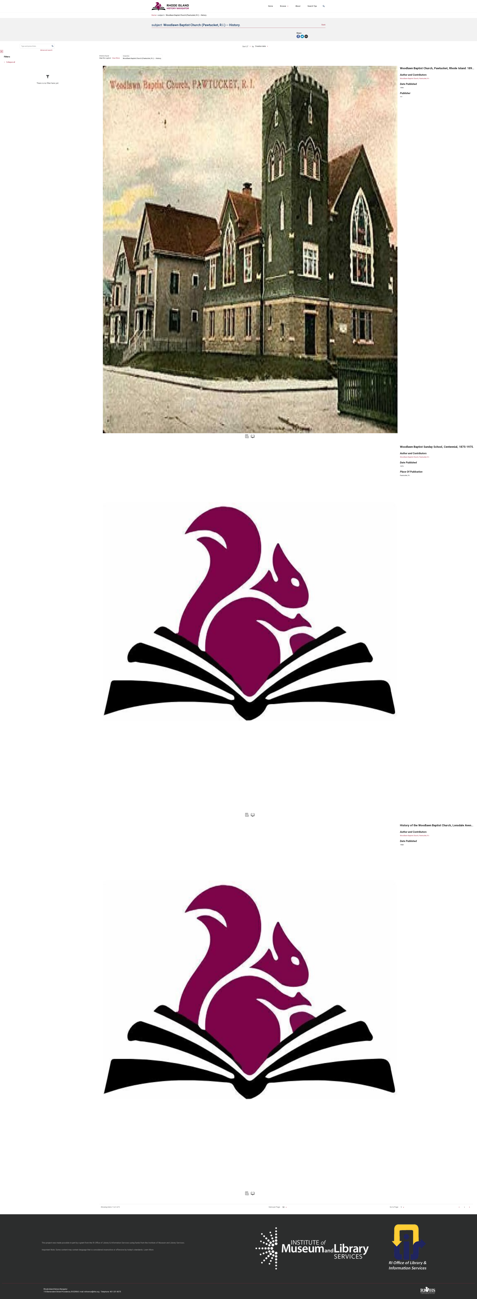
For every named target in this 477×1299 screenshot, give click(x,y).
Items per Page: (274, 1207)
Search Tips (312, 6)
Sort (244, 46)
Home (270, 6)
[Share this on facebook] (298, 36)
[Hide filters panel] (1, 51)
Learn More (149, 1250)
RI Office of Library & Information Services (111, 1243)
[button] (323, 6)
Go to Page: (394, 1207)
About (298, 6)
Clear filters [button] (116, 58)
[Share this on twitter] (302, 36)
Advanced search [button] (46, 50)
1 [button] (464, 1207)
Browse (283, 6)
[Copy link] (306, 36)
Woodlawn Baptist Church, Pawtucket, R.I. (414, 78)
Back (323, 25)
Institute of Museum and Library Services (166, 1243)
